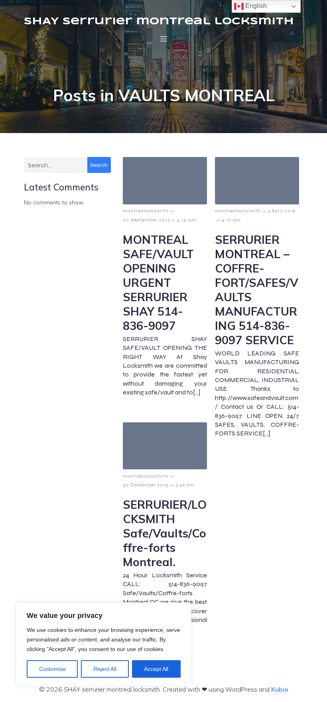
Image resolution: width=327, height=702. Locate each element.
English (255, 5)
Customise (52, 669)
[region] (103, 644)
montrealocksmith (146, 211)
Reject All (104, 669)
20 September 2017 (146, 220)
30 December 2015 (146, 485)
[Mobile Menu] (163, 38)
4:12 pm (231, 220)
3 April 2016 (281, 211)
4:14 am (186, 220)
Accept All (156, 669)
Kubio (279, 689)
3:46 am (185, 485)
